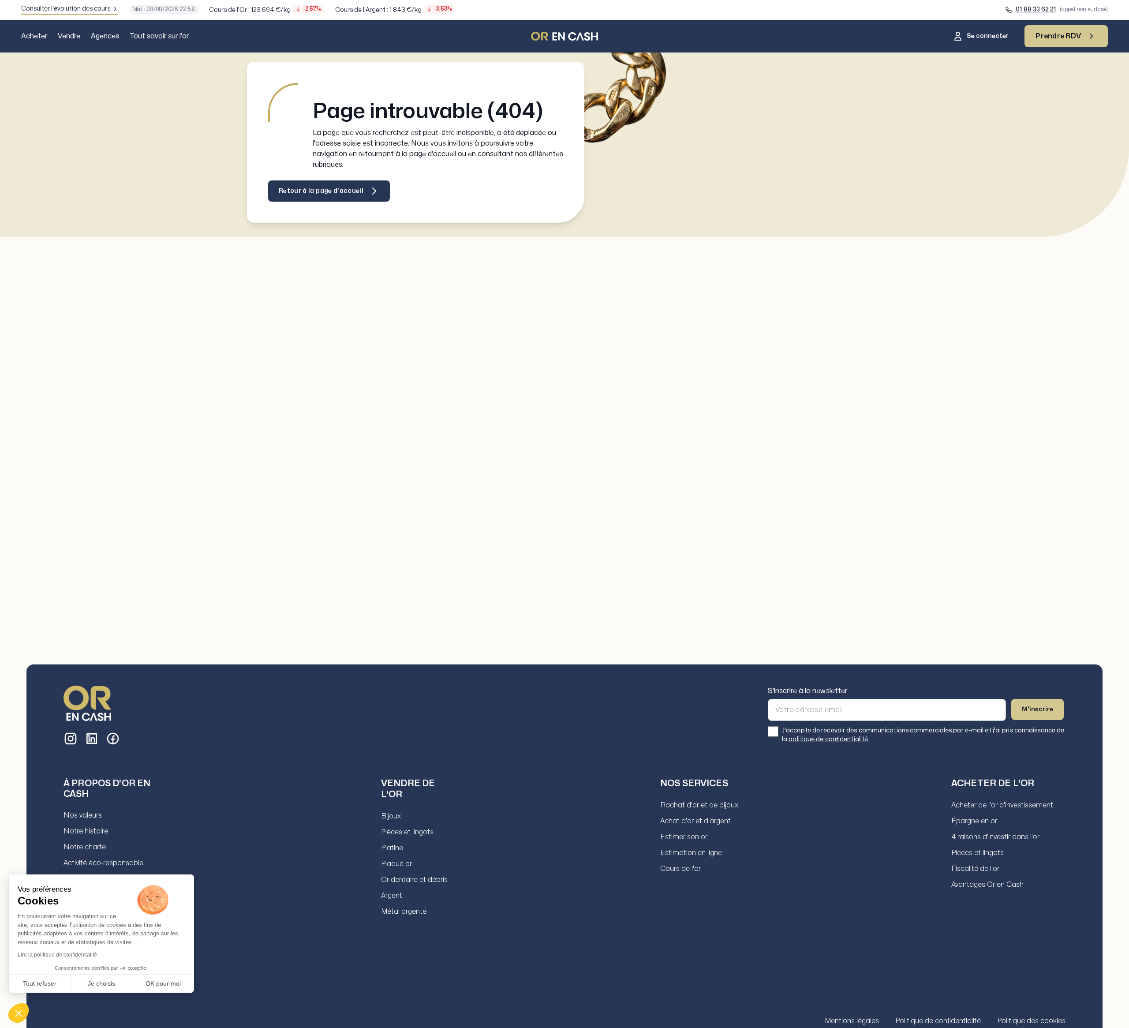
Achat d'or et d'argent (695, 821)
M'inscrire (1037, 709)
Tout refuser (39, 983)
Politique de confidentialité (938, 1020)
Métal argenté (403, 911)
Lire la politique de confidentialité (57, 955)
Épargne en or (974, 821)
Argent (391, 895)
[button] (18, 1013)
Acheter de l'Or (992, 783)
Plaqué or (396, 863)
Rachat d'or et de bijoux (699, 805)
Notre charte (85, 847)
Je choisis (101, 983)
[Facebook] (113, 739)
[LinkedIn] (92, 739)
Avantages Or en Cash (987, 884)
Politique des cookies (1031, 1020)
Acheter (34, 36)
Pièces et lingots (407, 832)
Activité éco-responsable (103, 863)
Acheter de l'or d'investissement (1002, 805)
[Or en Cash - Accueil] (87, 703)
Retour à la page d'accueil (321, 191)
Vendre (69, 36)
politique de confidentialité (828, 739)
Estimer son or (683, 836)
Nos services (694, 783)
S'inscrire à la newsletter (807, 690)
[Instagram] (71, 739)
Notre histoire (86, 831)
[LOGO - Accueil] (564, 36)
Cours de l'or (680, 868)
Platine (392, 848)
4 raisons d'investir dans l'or (995, 836)
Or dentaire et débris (414, 879)
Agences (105, 36)
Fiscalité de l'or (975, 868)
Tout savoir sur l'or (159, 36)
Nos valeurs (83, 815)
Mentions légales (852, 1020)
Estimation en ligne (691, 852)
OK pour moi (163, 983)
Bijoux (391, 816)
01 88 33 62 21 (1036, 9)
